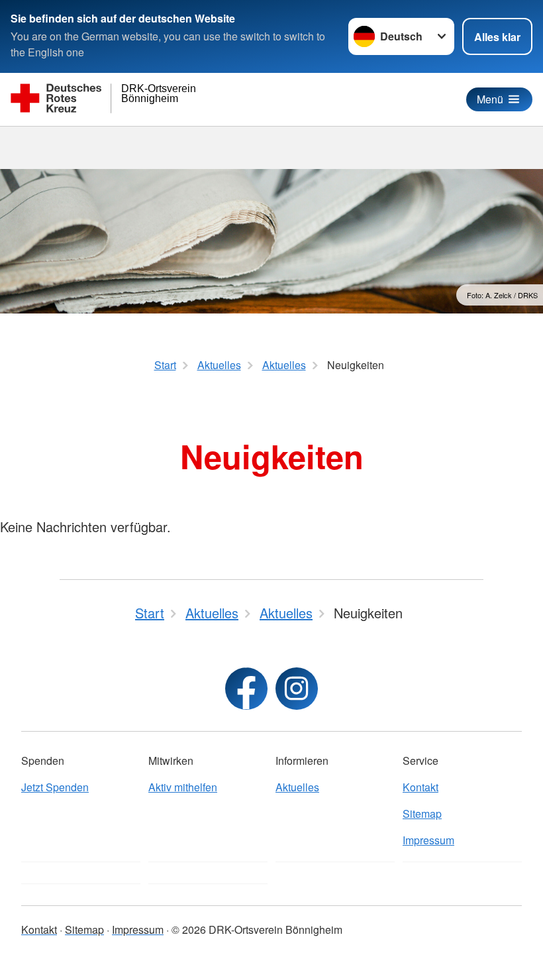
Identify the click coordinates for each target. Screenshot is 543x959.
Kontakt (420, 787)
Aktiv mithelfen (182, 787)
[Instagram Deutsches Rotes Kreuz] (296, 688)
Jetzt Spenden (55, 787)
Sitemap (422, 813)
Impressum (428, 840)
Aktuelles (297, 787)
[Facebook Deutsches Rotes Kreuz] (246, 688)
